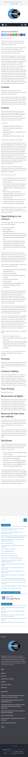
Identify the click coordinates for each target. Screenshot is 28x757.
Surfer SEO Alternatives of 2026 (8, 549)
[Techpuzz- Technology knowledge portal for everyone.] (2, 24)
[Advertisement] (14, 502)
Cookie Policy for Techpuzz (7, 679)
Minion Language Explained (7, 551)
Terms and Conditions (6, 684)
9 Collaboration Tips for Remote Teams (16, 622)
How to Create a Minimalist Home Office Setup (11, 558)
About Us (3, 673)
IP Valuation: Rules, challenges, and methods (11, 588)
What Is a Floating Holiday (7, 543)
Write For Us (4, 687)
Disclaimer (3, 681)
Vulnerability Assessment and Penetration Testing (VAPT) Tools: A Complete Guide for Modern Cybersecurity (12, 706)
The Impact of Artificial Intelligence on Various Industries (14, 586)
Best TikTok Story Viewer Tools (8, 553)
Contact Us (3, 676)
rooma (2, 611)
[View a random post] (25, 24)
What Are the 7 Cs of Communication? (9, 555)
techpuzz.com (18, 156)
